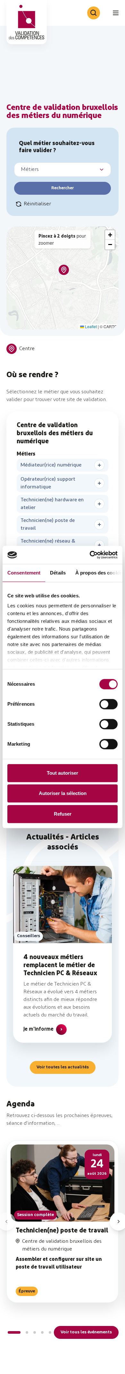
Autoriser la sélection (63, 793)
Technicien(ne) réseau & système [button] (48, 545)
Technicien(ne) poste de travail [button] (48, 524)
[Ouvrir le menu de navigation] (115, 12)
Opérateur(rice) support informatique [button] (48, 483)
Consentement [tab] (23, 572)
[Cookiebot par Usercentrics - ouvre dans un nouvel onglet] (90, 555)
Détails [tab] (58, 572)
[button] (64, 270)
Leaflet (90, 326)
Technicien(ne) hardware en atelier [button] (52, 503)
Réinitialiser (37, 204)
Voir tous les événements (86, 1332)
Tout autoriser (62, 773)
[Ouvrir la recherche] (93, 12)
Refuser (62, 814)
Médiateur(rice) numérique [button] (51, 465)
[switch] (108, 704)
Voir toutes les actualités (63, 1067)
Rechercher (62, 188)
